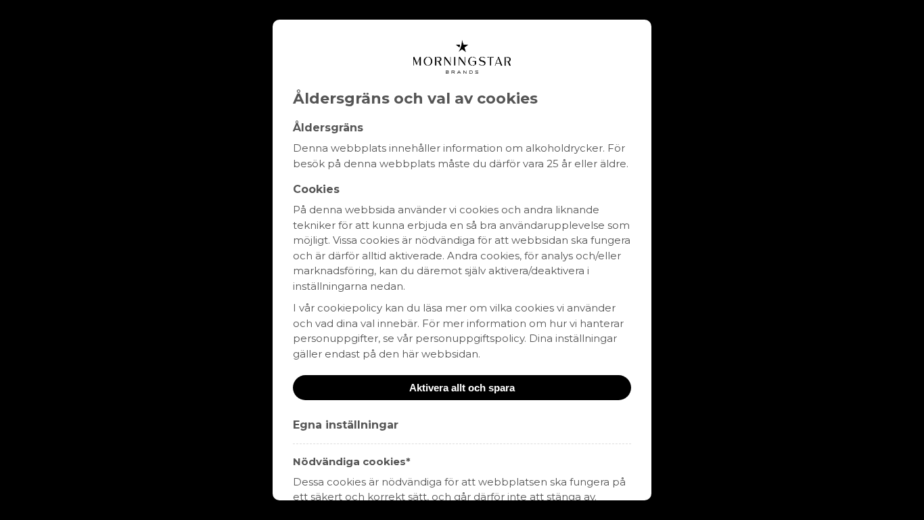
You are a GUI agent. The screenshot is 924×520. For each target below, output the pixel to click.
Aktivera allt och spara (462, 387)
